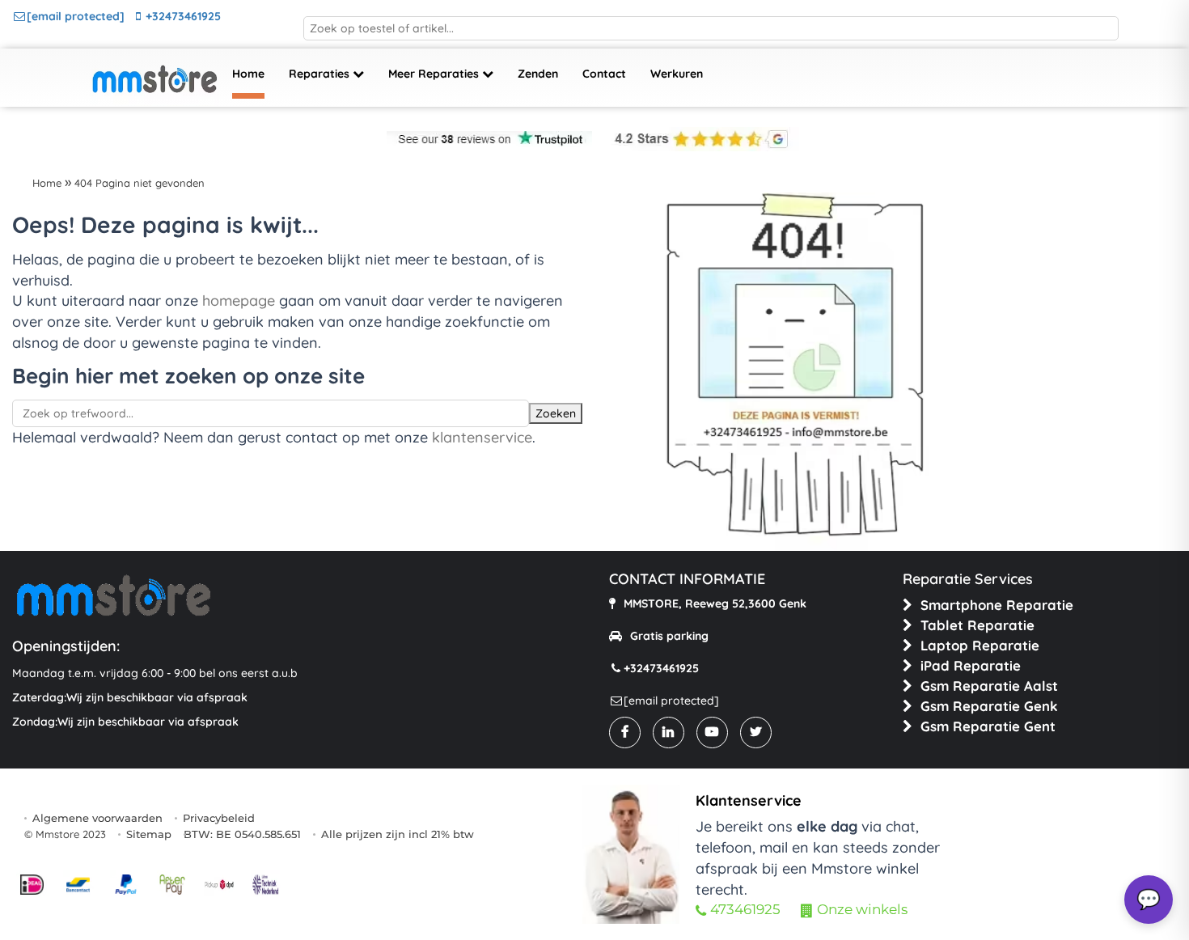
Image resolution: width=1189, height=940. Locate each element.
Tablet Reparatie (977, 624)
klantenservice (482, 437)
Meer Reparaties (435, 73)
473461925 (745, 909)
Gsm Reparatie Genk (989, 705)
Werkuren (676, 73)
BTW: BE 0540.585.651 (242, 834)
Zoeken (555, 413)
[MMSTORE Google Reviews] (697, 139)
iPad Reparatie (970, 665)
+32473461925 (183, 16)
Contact (604, 73)
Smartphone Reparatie (996, 604)
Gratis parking (669, 636)
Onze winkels (862, 909)
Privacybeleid (219, 817)
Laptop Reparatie (979, 645)
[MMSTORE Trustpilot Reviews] (489, 138)
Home (248, 73)
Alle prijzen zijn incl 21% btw (397, 834)
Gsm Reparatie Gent (988, 726)
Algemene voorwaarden (97, 817)
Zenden (538, 73)
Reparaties (321, 73)
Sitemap (148, 834)
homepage (238, 300)
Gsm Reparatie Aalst (989, 685)
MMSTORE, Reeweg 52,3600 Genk (715, 603)
